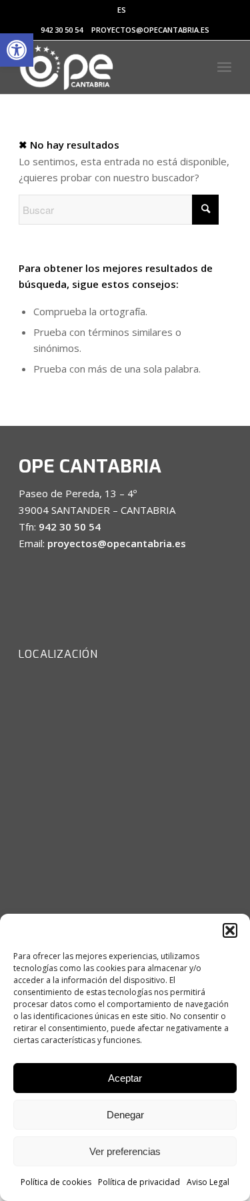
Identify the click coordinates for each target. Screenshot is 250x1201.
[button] (16, 50)
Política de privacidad (139, 1182)
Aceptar (125, 1078)
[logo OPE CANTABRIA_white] (104, 67)
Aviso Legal (208, 1182)
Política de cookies (56, 1182)
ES (121, 10)
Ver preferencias (125, 1151)
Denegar (125, 1114)
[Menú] (224, 67)
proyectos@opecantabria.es (150, 30)
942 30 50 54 (62, 30)
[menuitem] (122, 10)
